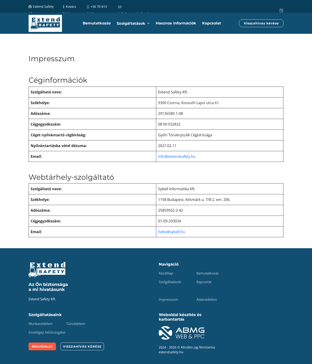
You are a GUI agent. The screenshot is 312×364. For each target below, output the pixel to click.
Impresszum (168, 299)
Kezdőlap (166, 273)
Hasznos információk (176, 23)
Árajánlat (42, 346)
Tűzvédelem (75, 324)
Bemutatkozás (97, 23)
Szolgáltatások (170, 282)
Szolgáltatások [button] (131, 23)
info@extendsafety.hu (177, 156)
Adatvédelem (206, 299)
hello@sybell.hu (171, 231)
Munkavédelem (41, 324)
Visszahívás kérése (261, 23)
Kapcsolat (211, 23)
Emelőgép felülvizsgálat (47, 332)
